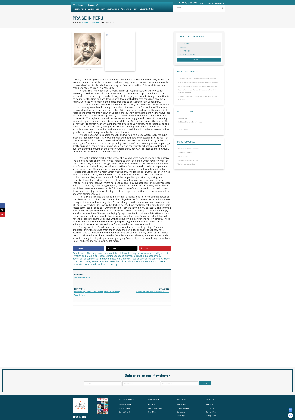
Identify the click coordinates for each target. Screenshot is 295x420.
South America (113, 9)
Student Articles (147, 9)
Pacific (135, 9)
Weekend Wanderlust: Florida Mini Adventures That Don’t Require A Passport (197, 91)
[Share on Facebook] (2, 205)
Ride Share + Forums (185, 153)
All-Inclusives (181, 405)
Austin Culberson (90, 22)
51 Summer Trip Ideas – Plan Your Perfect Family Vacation (197, 79)
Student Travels (125, 412)
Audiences (183, 47)
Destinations (184, 51)
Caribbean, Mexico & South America (190, 122)
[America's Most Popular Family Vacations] (102, 406)
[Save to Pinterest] (2, 214)
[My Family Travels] (80, 405)
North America (80, 9)
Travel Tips (152, 412)
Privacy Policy (211, 415)
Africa (128, 9)
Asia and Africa (183, 130)
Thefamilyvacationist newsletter (188, 149)
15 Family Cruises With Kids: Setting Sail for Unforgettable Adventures (197, 98)
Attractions (184, 44)
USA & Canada (182, 118)
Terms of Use (211, 412)
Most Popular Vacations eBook (188, 160)
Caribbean (100, 9)
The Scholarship (125, 408)
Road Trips (181, 415)
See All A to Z (199, 60)
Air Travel (151, 405)
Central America (84, 277)
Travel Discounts (125, 405)
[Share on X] (2, 210)
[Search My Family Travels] (222, 8)
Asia (123, 9)
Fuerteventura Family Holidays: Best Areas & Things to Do (197, 86)
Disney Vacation (183, 408)
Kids (75, 277)
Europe (180, 126)
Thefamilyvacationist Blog (186, 164)
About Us (209, 405)
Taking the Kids (183, 156)
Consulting (181, 412)
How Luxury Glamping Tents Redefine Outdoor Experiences (198, 82)
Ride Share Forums (155, 408)
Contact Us (210, 408)
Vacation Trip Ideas (187, 55)
